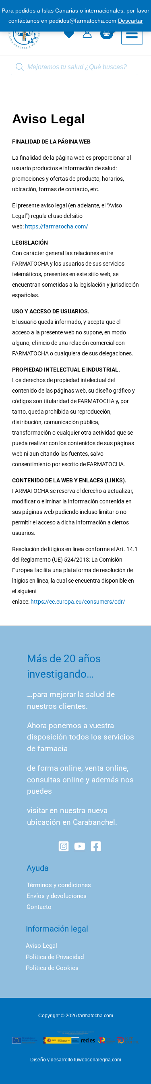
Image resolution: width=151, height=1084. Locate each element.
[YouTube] (79, 846)
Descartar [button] (130, 21)
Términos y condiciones (59, 885)
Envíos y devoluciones (57, 896)
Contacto (39, 907)
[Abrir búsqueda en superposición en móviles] (75, 67)
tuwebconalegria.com (97, 1060)
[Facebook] (95, 846)
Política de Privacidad (55, 957)
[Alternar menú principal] (132, 33)
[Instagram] (63, 846)
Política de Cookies (52, 968)
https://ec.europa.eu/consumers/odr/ (78, 601)
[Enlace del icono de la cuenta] (87, 33)
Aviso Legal (41, 945)
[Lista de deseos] (69, 34)
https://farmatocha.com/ (56, 226)
